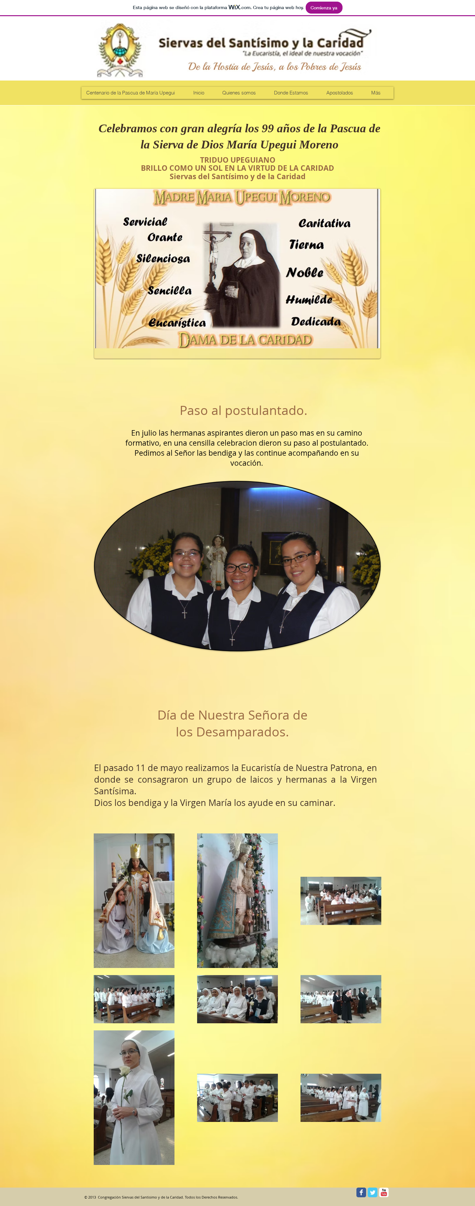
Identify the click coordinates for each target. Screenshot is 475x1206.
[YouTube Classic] (384, 1192)
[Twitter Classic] (372, 1192)
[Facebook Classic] (361, 1192)
